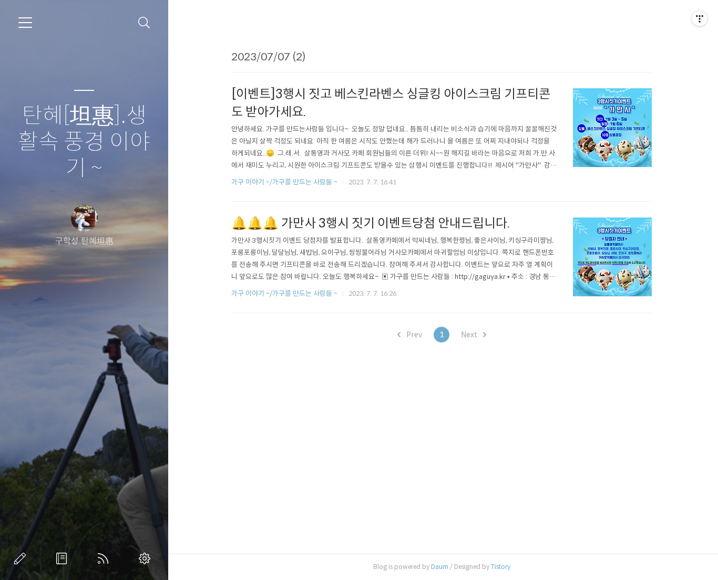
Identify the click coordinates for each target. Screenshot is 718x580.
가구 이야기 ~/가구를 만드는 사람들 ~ (284, 182)
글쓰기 (22, 558)
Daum (439, 567)
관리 (146, 558)
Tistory (500, 567)
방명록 (63, 558)
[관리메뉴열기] (699, 18)
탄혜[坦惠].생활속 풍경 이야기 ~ (84, 142)
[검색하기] (144, 23)
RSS (105, 558)
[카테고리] (25, 22)
